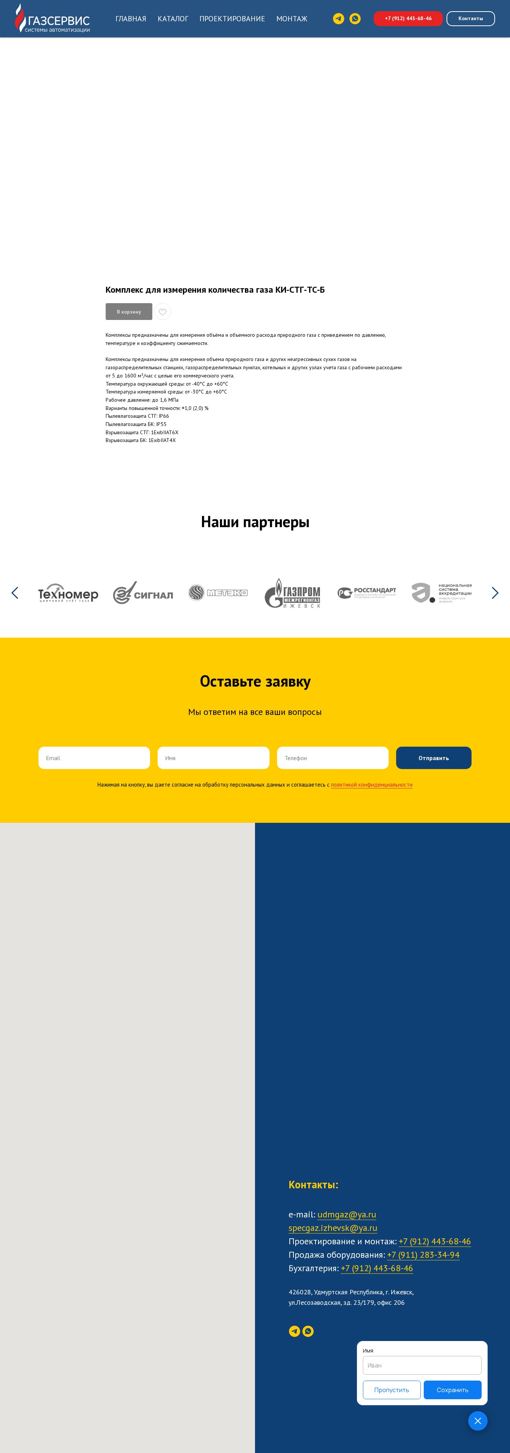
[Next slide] (495, 593)
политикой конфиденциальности (372, 784)
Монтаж (291, 19)
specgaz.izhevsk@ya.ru (333, 1227)
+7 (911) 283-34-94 (423, 1254)
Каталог (173, 19)
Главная (130, 19)
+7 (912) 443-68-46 (435, 1241)
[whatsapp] (355, 18)
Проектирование (232, 19)
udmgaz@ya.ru (346, 1214)
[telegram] (338, 18)
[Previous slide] (14, 593)
